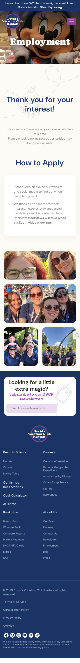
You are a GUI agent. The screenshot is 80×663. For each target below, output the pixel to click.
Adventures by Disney (57, 476)
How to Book (11, 521)
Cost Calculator (15, 495)
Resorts (7, 461)
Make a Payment (13, 539)
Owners (49, 452)
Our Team (49, 521)
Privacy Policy (12, 618)
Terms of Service (14, 602)
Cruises (7, 467)
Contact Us (50, 533)
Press (46, 557)
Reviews (48, 527)
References (50, 494)
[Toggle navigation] (71, 21)
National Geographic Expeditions (56, 469)
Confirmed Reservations (13, 484)
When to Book (12, 527)
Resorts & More (15, 452)
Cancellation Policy (16, 610)
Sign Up (48, 488)
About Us (50, 512)
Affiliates (9, 504)
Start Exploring (51, 7)
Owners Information (55, 461)
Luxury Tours (11, 473)
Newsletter (50, 539)
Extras (7, 551)
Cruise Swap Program (56, 482)
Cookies (8, 626)
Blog (45, 551)
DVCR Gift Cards (13, 545)
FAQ (5, 557)
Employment (51, 545)
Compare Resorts (14, 533)
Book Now (10, 512)
